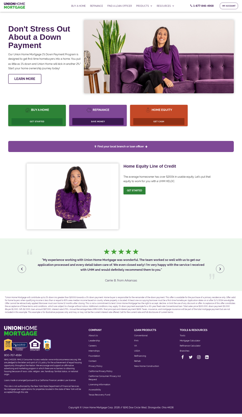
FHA (136, 340)
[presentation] (22, 269)
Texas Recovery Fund (99, 394)
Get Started (37, 121)
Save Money (98, 121)
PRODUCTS (142, 6)
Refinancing (140, 356)
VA (135, 345)
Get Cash (158, 121)
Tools (182, 335)
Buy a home (78, 6)
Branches (184, 351)
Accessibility (95, 389)
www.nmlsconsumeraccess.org (62, 359)
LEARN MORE (24, 79)
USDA (137, 351)
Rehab (137, 361)
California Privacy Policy (100, 371)
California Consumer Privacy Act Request (105, 378)
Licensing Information (99, 384)
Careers (92, 345)
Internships (94, 351)
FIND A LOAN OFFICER (119, 6)
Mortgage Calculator (190, 340)
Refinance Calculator (190, 345)
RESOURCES (164, 6)
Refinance (96, 6)
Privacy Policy (95, 366)
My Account (228, 6)
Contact (92, 361)
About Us (93, 335)
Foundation (94, 356)
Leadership (94, 340)
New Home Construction (146, 366)
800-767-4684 (13, 355)
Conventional (141, 335)
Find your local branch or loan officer (120, 146)
